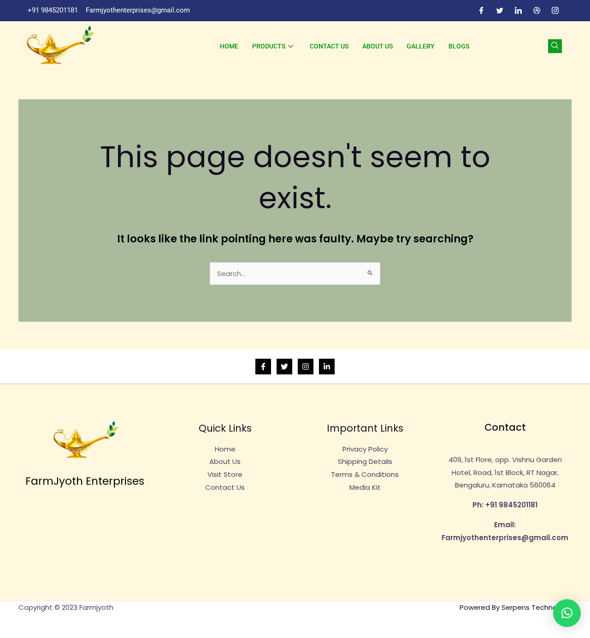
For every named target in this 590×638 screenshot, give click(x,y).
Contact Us (329, 46)
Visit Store (224, 474)
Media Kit (365, 487)
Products (268, 46)
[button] (567, 613)
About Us (377, 46)
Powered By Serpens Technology (516, 607)
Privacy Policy (365, 449)
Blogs (458, 46)
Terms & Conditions (365, 474)
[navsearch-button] (555, 46)
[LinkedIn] (518, 11)
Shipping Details (365, 461)
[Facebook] (481, 11)
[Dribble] (536, 11)
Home (229, 46)
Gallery (421, 46)
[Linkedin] (327, 366)
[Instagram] (555, 11)
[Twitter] (500, 11)
